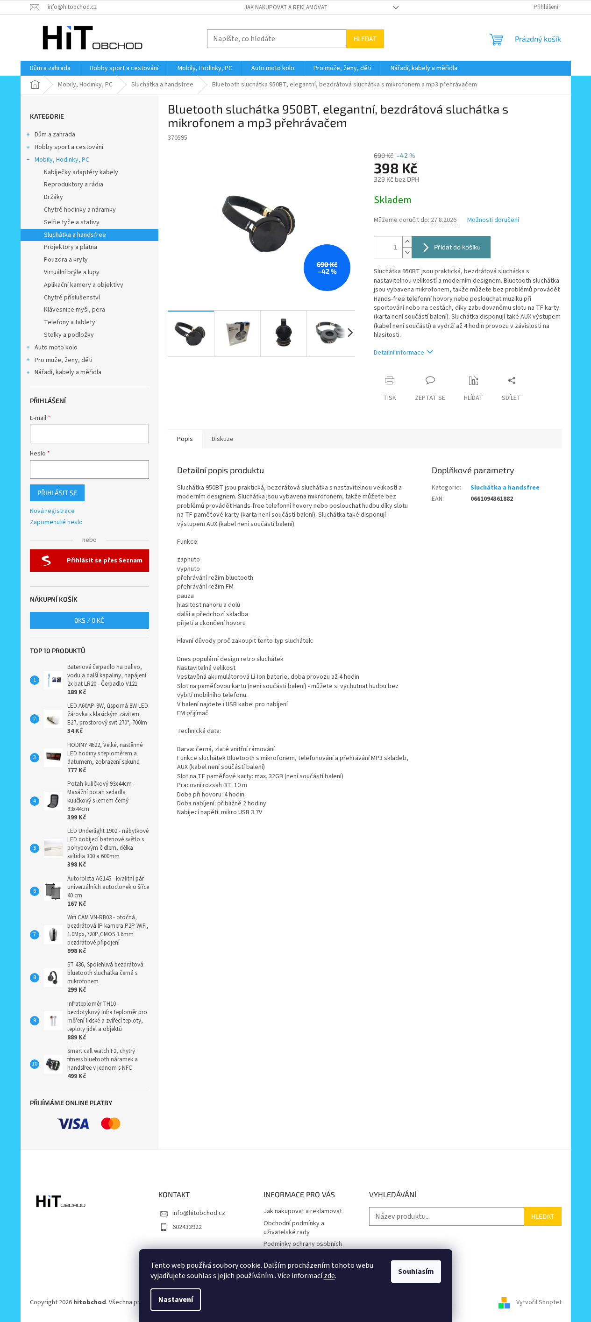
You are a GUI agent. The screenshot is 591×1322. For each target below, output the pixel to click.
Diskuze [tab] (223, 439)
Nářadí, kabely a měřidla (68, 372)
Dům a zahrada (55, 134)
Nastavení (175, 1299)
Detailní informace (399, 352)
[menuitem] (50, 68)
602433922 (187, 1227)
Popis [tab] (185, 439)
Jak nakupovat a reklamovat (286, 7)
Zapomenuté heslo (56, 522)
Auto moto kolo (56, 347)
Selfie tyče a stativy (72, 222)
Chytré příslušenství (72, 297)
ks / (89, 620)
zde (329, 1276)
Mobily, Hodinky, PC (62, 159)
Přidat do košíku (457, 247)
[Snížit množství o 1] (407, 252)
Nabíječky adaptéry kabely (81, 172)
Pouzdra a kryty (66, 259)
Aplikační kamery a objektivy (83, 285)
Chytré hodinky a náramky (80, 209)
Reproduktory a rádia (73, 184)
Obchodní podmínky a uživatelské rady (293, 1228)
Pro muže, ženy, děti (64, 360)
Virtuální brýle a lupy (72, 272)
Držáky (53, 197)
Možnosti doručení (493, 220)
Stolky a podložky (69, 335)
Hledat (365, 39)
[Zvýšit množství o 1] (407, 241)
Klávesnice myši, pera (74, 309)
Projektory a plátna (70, 247)
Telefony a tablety (69, 322)
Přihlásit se (57, 493)
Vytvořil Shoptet (539, 1302)
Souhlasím (416, 1271)
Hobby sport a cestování (69, 147)
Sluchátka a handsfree (75, 235)
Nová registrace (52, 511)
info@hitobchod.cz (198, 1213)
